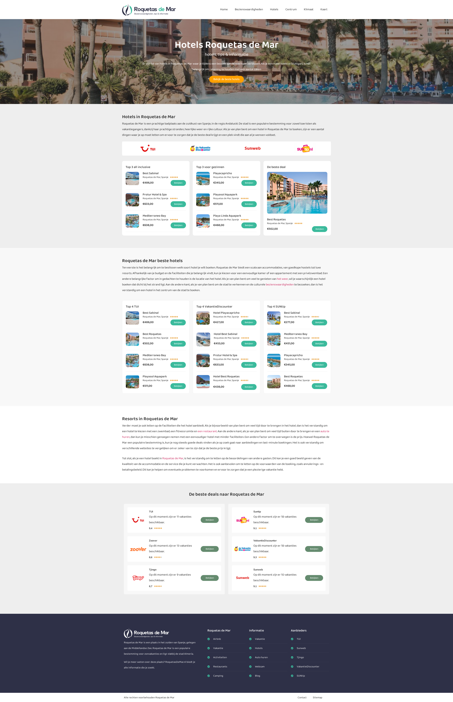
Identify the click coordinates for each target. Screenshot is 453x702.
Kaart (323, 9)
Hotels (274, 9)
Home (224, 9)
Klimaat (308, 9)
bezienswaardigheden (280, 284)
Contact (302, 697)
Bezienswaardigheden (249, 9)
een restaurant (207, 431)
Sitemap (317, 697)
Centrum (291, 9)
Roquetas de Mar (172, 458)
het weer (282, 279)
